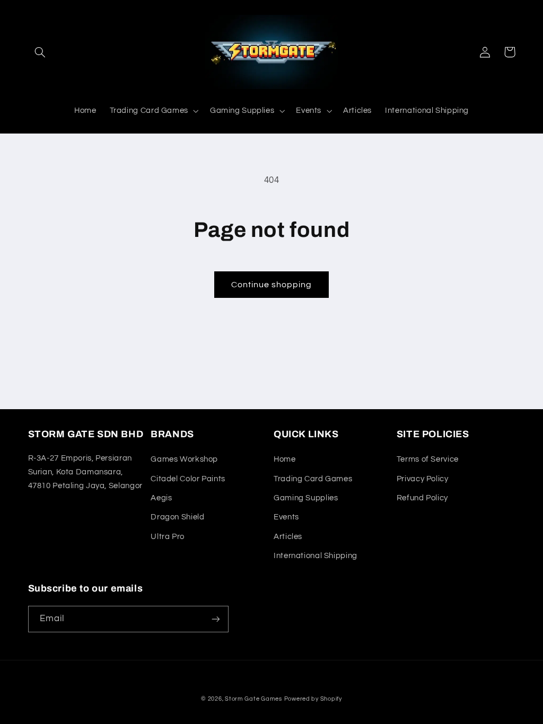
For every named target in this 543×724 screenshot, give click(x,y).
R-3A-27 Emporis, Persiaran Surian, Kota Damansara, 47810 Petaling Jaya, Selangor (85, 472)
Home (285, 459)
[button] (40, 52)
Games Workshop (184, 459)
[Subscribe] (215, 619)
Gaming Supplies (306, 498)
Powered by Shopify (313, 699)
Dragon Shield (177, 517)
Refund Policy (422, 498)
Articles (288, 537)
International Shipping (315, 556)
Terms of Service (428, 459)
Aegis (161, 498)
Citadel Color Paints (188, 479)
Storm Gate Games (253, 699)
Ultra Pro (168, 537)
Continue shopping (271, 284)
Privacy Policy (423, 479)
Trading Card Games (313, 479)
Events (286, 517)
